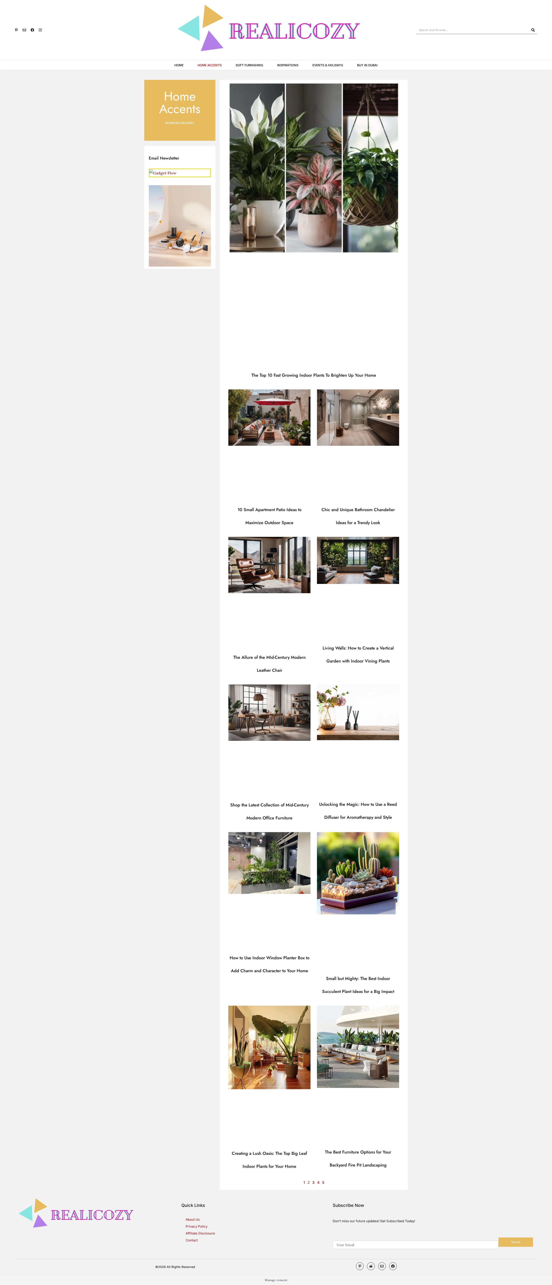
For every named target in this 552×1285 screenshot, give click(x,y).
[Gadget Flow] (162, 172)
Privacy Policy (196, 1226)
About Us (193, 1219)
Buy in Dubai (367, 65)
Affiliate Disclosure (200, 1233)
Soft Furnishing (249, 65)
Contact (192, 1240)
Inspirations (287, 65)
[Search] (533, 30)
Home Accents (210, 65)
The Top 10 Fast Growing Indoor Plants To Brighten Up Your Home (313, 375)
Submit (515, 1242)
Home (178, 65)
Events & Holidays (327, 65)
